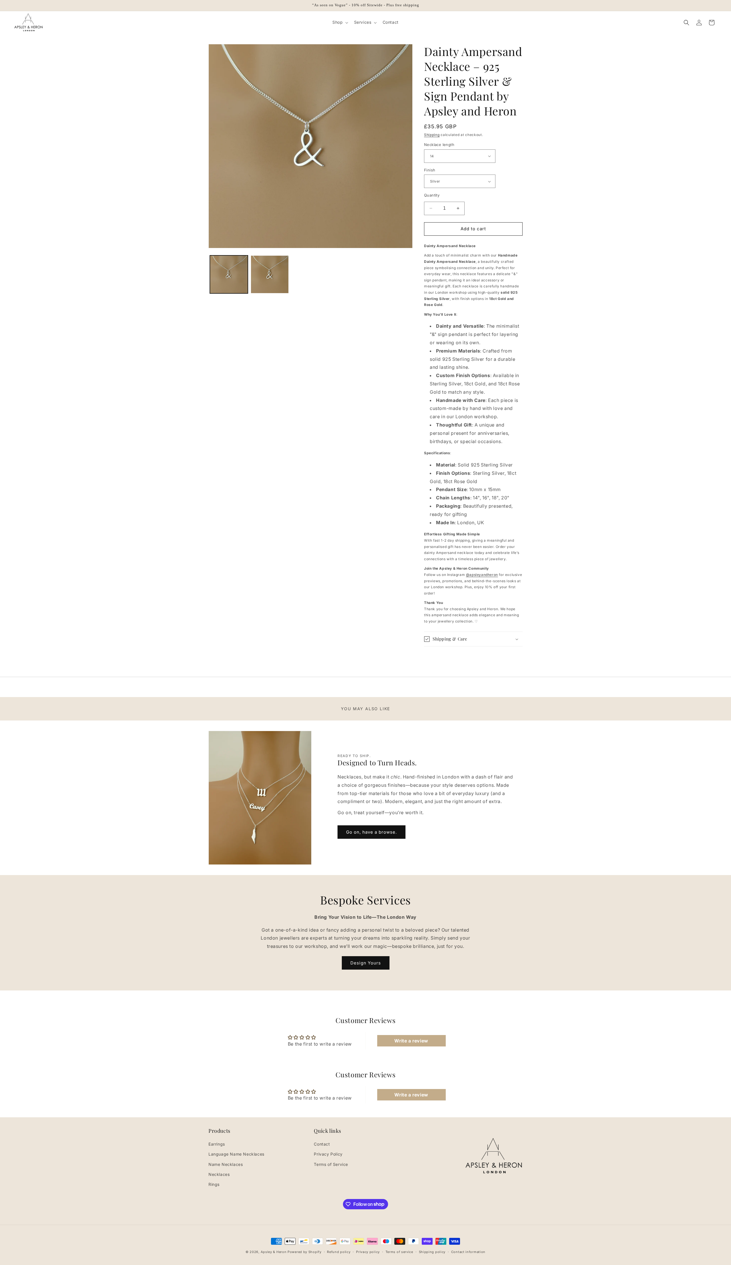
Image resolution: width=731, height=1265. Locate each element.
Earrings (216, 1144)
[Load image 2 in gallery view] (270, 274)
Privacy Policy (328, 1154)
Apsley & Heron (274, 1252)
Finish (429, 170)
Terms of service (399, 1252)
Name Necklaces (225, 1164)
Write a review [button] (411, 1041)
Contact (322, 1144)
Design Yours (365, 963)
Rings (214, 1184)
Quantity (431, 195)
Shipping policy (432, 1252)
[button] (339, 22)
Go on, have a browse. (371, 832)
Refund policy (338, 1252)
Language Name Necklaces (236, 1154)
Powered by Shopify (305, 1252)
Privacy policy (368, 1252)
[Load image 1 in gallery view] (229, 274)
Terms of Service (331, 1164)
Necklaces (219, 1174)
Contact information (468, 1252)
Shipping (432, 135)
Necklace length (439, 144)
